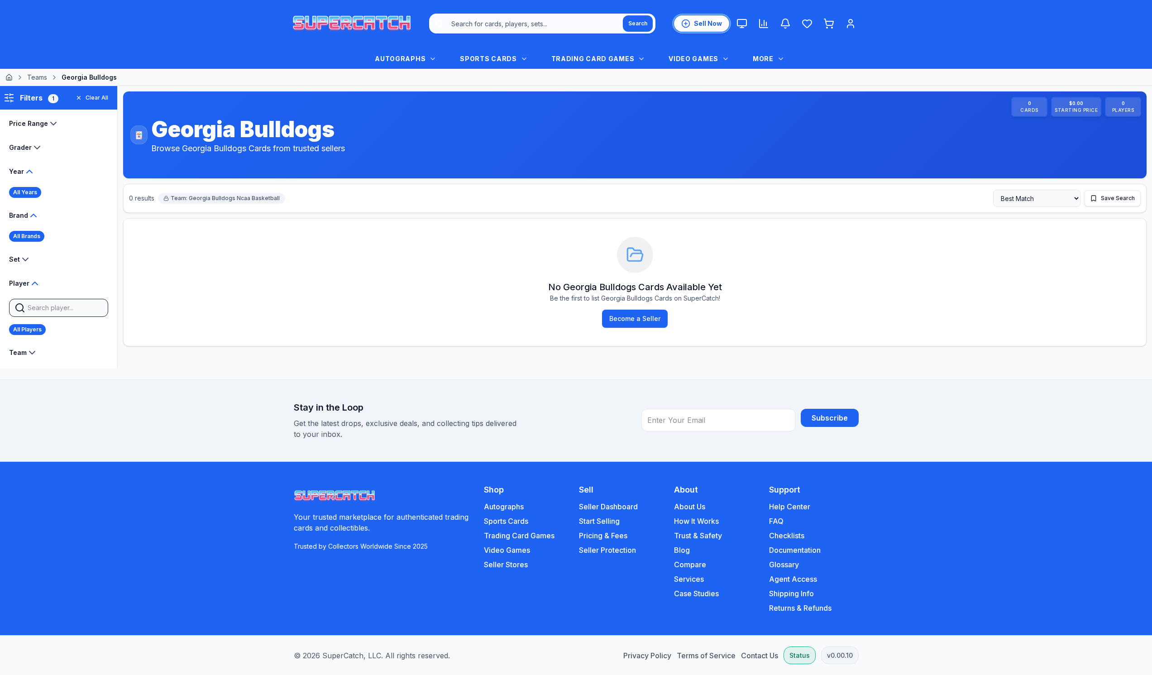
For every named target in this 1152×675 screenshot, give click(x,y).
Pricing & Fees (603, 535)
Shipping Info (791, 593)
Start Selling (599, 521)
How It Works (696, 521)
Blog (682, 550)
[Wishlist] (807, 24)
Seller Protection (607, 550)
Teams (37, 77)
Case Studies (696, 593)
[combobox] (542, 24)
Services (689, 579)
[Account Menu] (850, 24)
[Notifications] (785, 24)
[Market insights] (764, 24)
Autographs (504, 506)
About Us (689, 506)
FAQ (776, 521)
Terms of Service (706, 655)
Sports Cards (506, 521)
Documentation (795, 550)
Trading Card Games (519, 535)
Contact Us (759, 655)
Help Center (789, 506)
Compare (690, 564)
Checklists (786, 535)
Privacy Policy (647, 655)
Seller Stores (506, 564)
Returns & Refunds (800, 608)
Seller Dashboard (608, 506)
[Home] (9, 77)
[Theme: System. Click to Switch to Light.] (742, 24)
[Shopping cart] (829, 24)
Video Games (507, 550)
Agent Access (793, 579)
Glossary (784, 564)
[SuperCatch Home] (351, 23)
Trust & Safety (698, 535)
